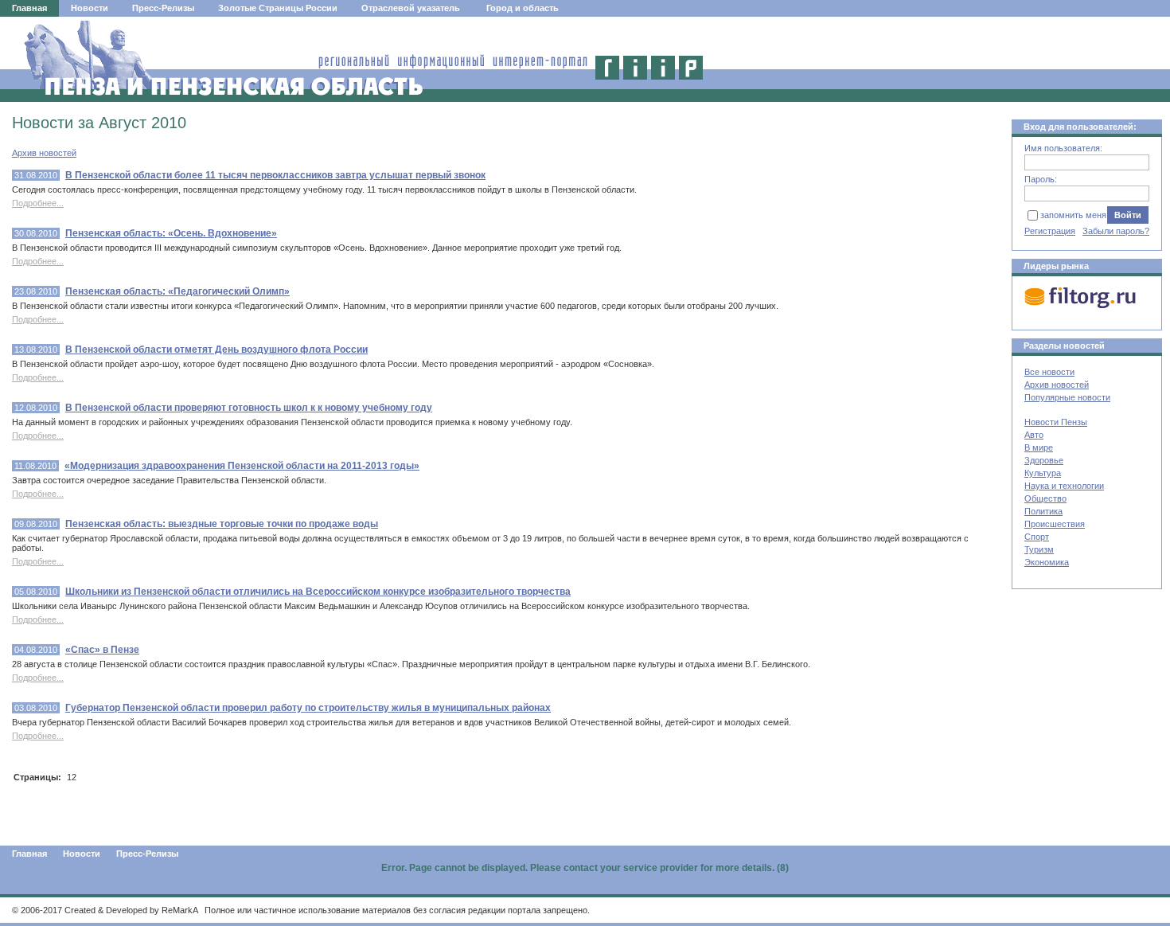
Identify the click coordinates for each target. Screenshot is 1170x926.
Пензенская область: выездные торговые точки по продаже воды (221, 523)
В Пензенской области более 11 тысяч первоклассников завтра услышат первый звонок (275, 175)
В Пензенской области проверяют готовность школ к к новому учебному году (248, 407)
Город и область (522, 8)
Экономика (1046, 562)
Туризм (1039, 549)
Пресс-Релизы (163, 8)
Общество (1045, 498)
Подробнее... (38, 203)
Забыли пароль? (1115, 231)
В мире (1038, 447)
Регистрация (1049, 231)
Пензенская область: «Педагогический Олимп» (177, 291)
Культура (1042, 473)
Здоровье (1043, 460)
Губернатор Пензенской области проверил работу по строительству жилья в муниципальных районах (308, 707)
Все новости (1049, 372)
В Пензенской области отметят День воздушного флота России (216, 349)
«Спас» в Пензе (102, 649)
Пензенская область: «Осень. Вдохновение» (171, 233)
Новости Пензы (1055, 422)
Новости (89, 8)
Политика (1043, 511)
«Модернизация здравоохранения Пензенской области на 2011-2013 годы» (241, 465)
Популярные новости (1067, 397)
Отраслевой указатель (410, 8)
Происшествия (1054, 524)
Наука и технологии (1064, 485)
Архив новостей (44, 153)
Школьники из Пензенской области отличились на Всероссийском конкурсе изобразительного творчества (318, 591)
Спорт (1036, 536)
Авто (1033, 435)
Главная (29, 8)
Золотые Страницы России (277, 8)
